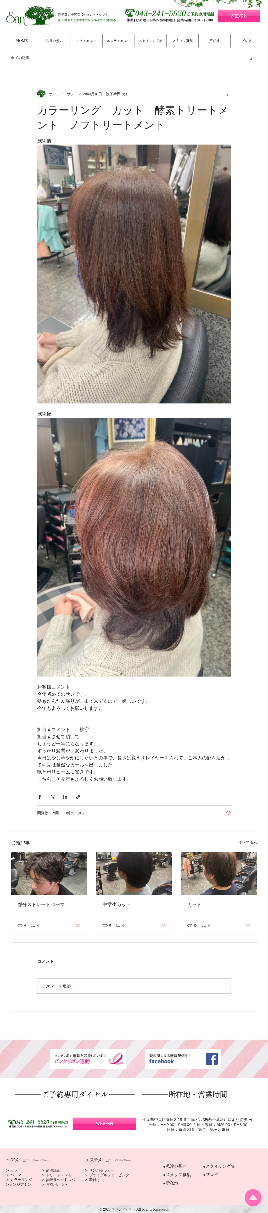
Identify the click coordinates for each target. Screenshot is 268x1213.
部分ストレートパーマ (41, 904)
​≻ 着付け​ (92, 1180)
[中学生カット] (134, 873)
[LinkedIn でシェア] (65, 796)
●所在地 (170, 1183)
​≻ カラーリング (19, 1180)
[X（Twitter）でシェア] (52, 796)
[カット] (219, 873)
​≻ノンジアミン (18, 1184)
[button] (250, 58)
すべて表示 (248, 842)
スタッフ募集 (178, 1175)
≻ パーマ (13, 1175)
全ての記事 (20, 58)
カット (194, 904)
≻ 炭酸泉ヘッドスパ (58, 1180)
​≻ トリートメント (56, 1175)
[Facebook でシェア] (39, 796)
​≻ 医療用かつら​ (55, 1184)
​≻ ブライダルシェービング (107, 1175)
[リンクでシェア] (78, 796)
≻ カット (13, 1170)
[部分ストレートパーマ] (49, 873)
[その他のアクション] (228, 94)
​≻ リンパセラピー (100, 1170)
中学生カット (117, 904)
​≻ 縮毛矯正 (51, 1170)
